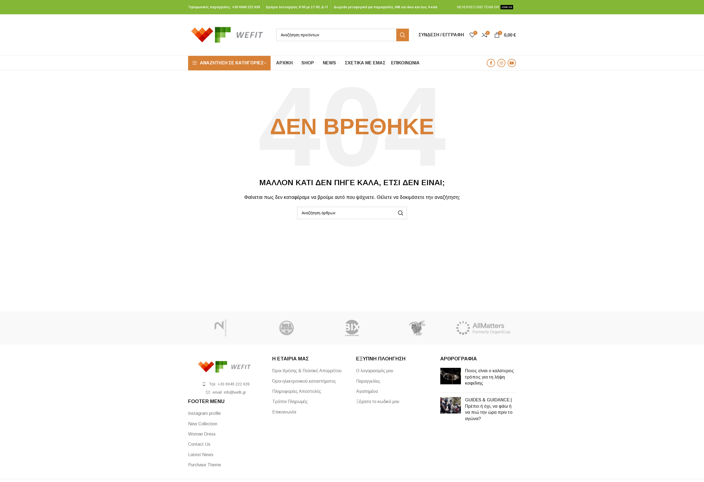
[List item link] (226, 384)
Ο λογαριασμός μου (374, 370)
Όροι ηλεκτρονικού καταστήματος (304, 381)
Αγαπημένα (367, 391)
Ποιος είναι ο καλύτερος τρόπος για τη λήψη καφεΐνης (489, 376)
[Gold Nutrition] (286, 328)
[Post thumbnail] (450, 378)
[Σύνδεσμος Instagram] (501, 63)
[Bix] (352, 328)
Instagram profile (204, 413)
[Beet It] (417, 328)
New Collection (202, 423)
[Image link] (226, 366)
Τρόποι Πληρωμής (290, 401)
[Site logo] (229, 34)
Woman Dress (202, 434)
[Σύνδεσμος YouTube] (512, 63)
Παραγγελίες (368, 381)
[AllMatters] (483, 328)
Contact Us (199, 444)
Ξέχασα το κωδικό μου (377, 401)
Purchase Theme (204, 464)
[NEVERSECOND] (221, 328)
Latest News (200, 454)
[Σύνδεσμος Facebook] (491, 63)
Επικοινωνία (284, 412)
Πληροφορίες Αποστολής (296, 391)
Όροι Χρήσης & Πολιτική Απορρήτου (307, 370)
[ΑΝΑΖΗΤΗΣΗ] (402, 35)
